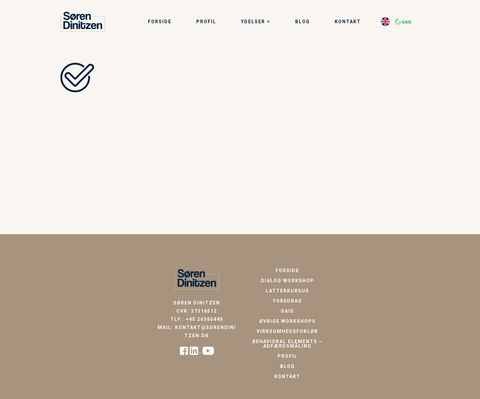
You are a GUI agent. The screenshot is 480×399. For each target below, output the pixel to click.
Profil (287, 356)
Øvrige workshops (287, 321)
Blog (287, 366)
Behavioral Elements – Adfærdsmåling (287, 343)
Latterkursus (287, 290)
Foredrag (287, 301)
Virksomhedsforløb (287, 331)
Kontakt (287, 376)
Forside (287, 270)
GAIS (287, 311)
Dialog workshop (287, 280)
